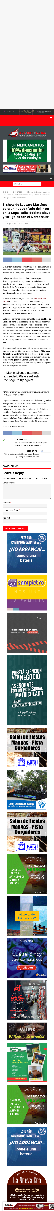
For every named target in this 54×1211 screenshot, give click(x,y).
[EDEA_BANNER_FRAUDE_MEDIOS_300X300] (27, 651)
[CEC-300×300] (27, 808)
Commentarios (9, 482)
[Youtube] (27, 123)
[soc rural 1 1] (27, 766)
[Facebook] (22, 123)
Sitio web (6, 518)
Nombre (6, 502)
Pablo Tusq (23, 223)
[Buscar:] (27, 184)
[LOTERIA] (27, 976)
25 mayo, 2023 (10, 223)
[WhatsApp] (32, 123)
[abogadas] (27, 113)
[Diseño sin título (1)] (27, 1080)
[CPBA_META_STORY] (27, 723)
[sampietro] (27, 609)
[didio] (27, 171)
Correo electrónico (11, 510)
